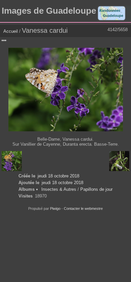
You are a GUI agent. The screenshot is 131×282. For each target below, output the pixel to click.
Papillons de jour (96, 189)
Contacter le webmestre (83, 208)
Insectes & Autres (59, 189)
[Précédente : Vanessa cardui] (12, 161)
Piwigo (55, 208)
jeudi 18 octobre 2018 (58, 175)
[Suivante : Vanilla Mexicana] (119, 161)
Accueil (10, 31)
